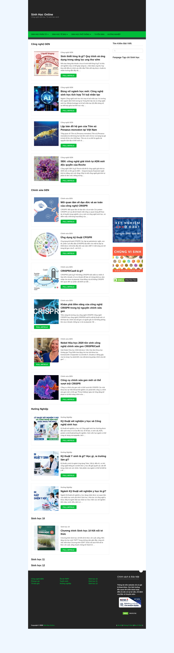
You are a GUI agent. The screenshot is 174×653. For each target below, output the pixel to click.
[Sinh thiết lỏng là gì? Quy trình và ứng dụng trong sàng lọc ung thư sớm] (46, 63)
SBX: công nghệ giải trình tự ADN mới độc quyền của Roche (83, 163)
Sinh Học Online (42, 14)
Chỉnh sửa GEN (40, 190)
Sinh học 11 (38, 559)
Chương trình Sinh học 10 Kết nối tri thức (82, 532)
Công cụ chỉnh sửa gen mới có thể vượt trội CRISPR (81, 382)
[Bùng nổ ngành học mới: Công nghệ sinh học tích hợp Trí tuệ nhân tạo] (46, 98)
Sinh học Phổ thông (80, 34)
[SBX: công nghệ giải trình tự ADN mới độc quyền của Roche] (46, 168)
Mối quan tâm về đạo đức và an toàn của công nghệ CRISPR (82, 204)
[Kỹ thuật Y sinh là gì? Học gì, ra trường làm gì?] (46, 463)
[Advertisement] (105, 16)
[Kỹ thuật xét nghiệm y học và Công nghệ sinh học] (46, 428)
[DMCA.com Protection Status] (125, 283)
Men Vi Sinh (138, 625)
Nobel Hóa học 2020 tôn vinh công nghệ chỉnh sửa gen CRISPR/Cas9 (80, 344)
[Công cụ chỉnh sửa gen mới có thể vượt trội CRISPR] (46, 387)
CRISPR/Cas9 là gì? (72, 270)
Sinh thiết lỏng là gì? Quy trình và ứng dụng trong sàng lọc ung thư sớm (83, 58)
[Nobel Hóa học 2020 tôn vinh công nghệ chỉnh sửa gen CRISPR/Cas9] (46, 350)
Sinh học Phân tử (39, 34)
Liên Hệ (119, 625)
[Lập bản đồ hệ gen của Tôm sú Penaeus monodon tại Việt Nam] (46, 133)
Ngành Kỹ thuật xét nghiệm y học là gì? (83, 491)
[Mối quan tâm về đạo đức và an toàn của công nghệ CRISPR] (46, 209)
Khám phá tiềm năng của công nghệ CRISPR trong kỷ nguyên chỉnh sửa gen (81, 307)
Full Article (68, 76)
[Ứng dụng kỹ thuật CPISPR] (46, 244)
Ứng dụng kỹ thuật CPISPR (76, 237)
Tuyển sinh (99, 34)
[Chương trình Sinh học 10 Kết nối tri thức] (46, 538)
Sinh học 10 (38, 518)
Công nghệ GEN (40, 44)
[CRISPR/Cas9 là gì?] (46, 278)
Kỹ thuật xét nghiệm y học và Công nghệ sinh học (81, 423)
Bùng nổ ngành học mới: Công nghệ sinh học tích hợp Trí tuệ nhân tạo (82, 93)
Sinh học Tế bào (59, 34)
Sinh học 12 (38, 565)
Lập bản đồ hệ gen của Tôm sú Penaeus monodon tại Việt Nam (79, 128)
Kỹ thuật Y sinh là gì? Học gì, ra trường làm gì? (83, 458)
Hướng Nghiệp (114, 34)
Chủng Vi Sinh (128, 625)
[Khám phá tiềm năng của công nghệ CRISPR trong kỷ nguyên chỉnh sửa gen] (46, 311)
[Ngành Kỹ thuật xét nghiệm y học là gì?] (46, 498)
